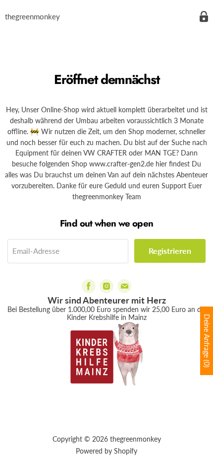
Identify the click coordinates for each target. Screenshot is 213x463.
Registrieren (170, 250)
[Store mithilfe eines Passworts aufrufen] (204, 16)
